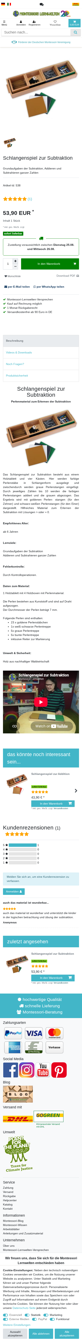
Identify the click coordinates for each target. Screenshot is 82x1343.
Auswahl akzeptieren (15, 1333)
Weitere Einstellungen (16, 1324)
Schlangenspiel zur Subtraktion (52, 953)
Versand (8, 1191)
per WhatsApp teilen (50, 286)
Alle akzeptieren (67, 1333)
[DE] (3, 4)
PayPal (42, 1319)
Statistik (36, 1314)
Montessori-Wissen (15, 1225)
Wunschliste (14, 276)
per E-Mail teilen (19, 286)
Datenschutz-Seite (24, 1308)
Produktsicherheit (17, 375)
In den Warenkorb (49, 263)
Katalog (8, 1204)
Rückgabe (9, 1196)
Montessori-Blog (13, 1220)
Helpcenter (10, 1200)
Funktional (62, 1319)
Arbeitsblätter (11, 1229)
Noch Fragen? (15, 364)
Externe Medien (19, 1319)
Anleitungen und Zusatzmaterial (23, 1233)
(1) (30, 199)
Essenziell (15, 1314)
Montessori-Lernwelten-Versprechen (26, 1249)
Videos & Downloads (19, 352)
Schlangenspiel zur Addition (50, 773)
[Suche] (75, 32)
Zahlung (8, 1187)
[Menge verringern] (15, 267)
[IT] (9, 4)
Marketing (56, 1314)
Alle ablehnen (41, 1333)
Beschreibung (14, 340)
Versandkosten (32, 227)
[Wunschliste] (55, 23)
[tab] (41, 341)
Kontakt (8, 1208)
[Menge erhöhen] (15, 261)
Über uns (9, 1245)
